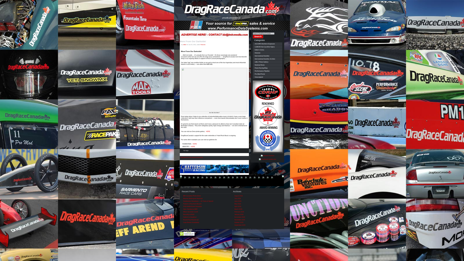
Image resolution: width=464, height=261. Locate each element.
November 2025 (239, 220)
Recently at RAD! (188, 214)
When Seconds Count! (190, 212)
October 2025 (238, 222)
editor (184, 44)
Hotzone (202, 44)
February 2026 (239, 212)
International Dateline (262, 56)
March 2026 (238, 209)
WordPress (281, 238)
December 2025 (239, 217)
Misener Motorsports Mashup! (193, 198)
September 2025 (239, 225)
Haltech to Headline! (190, 217)
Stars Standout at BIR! (190, 209)
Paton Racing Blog (261, 68)
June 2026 (237, 201)
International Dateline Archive (265, 59)
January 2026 (238, 214)
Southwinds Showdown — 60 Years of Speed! (198, 201)
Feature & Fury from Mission (192, 204)
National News (260, 65)
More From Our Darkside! (193, 41)
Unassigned (259, 77)
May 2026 (237, 204)
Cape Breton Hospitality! (191, 222)
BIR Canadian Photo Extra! (192, 196)
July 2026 (237, 198)
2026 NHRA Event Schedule (192, 206)
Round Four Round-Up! (191, 220)
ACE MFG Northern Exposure (265, 44)
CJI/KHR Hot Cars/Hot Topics (265, 47)
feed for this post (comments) (192, 157)
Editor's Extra (259, 50)
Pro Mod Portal (260, 74)
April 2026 (237, 206)
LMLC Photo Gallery (261, 62)
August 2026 (238, 196)
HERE (208, 131)
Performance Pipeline (262, 71)
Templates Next (264, 238)
